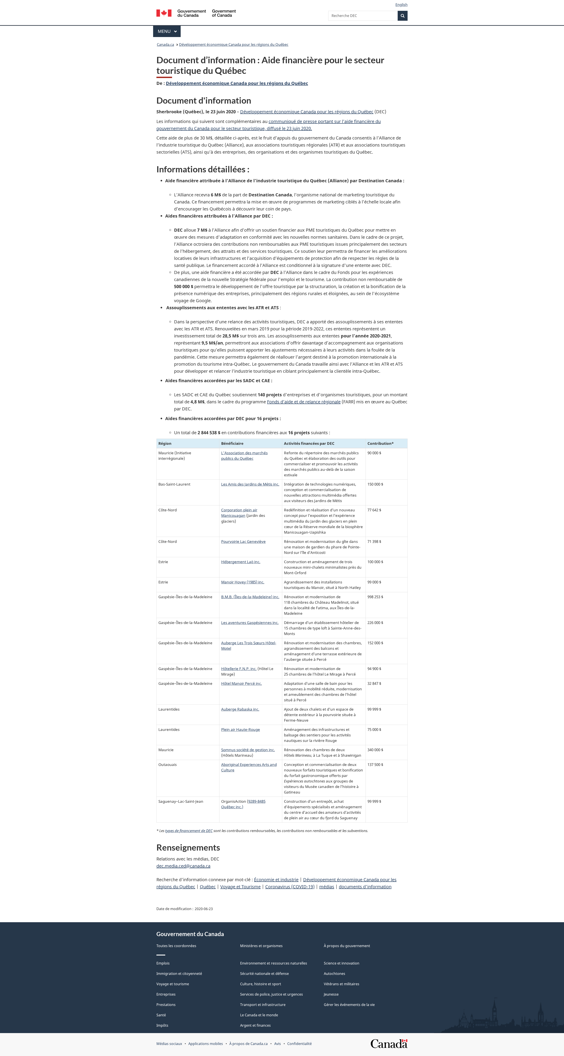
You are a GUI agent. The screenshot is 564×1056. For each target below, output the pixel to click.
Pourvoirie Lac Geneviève (243, 541)
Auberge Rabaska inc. (240, 709)
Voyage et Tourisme (240, 887)
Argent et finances (255, 1025)
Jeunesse (331, 994)
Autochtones (334, 973)
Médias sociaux (169, 1043)
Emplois (163, 963)
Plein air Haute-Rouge (240, 729)
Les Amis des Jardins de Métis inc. (250, 484)
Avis (277, 1043)
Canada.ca (165, 44)
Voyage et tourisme (172, 984)
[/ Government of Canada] (196, 13)
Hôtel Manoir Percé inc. (241, 683)
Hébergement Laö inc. (240, 561)
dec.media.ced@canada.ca (183, 866)
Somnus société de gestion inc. (248, 749)
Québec (208, 887)
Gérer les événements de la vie (349, 1004)
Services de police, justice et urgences (271, 994)
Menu (169, 31)
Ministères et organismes (261, 945)
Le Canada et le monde (259, 1015)
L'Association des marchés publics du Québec (244, 455)
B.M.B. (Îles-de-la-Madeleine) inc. (250, 596)
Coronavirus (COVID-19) (290, 887)
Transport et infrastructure (263, 1004)
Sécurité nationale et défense (264, 973)
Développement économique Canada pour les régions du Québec (233, 44)
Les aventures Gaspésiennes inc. (250, 622)
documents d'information (365, 887)
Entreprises (166, 994)
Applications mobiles (205, 1043)
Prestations (166, 1004)
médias (326, 887)
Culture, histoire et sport (260, 984)
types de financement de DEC (189, 830)
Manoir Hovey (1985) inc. (242, 582)
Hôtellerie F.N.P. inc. (239, 668)
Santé (161, 1015)
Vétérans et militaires (341, 984)
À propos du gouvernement (347, 945)
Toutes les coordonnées (176, 945)
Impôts (162, 1025)
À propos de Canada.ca (248, 1043)
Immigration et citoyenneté (179, 973)
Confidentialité (299, 1043)
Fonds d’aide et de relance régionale (304, 402)
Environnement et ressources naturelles (273, 963)
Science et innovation (341, 963)
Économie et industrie (276, 880)
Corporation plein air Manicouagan (239, 512)
